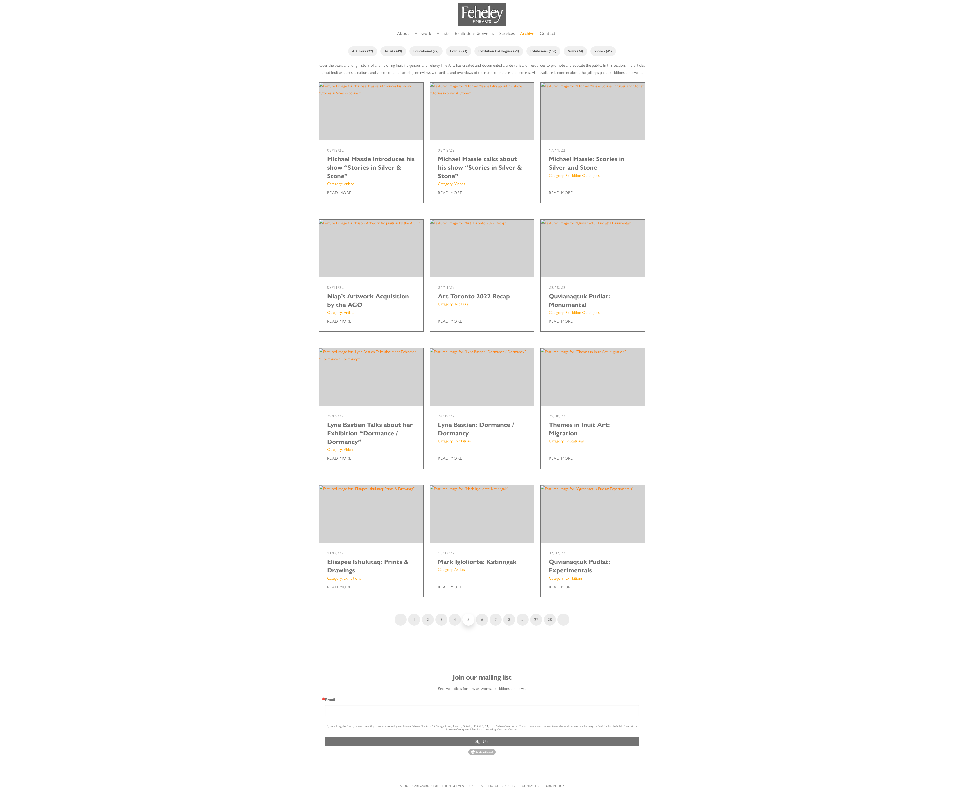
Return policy (552, 786)
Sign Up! (482, 741)
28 (550, 619)
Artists (477, 786)
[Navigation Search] (564, 34)
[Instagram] (514, 772)
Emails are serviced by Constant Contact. (495, 729)
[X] (471, 772)
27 (536, 619)
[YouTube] (493, 772)
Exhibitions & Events (450, 786)
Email (330, 700)
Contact (529, 786)
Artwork (421, 786)
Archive (511, 786)
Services (493, 786)
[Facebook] (449, 772)
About (405, 786)
